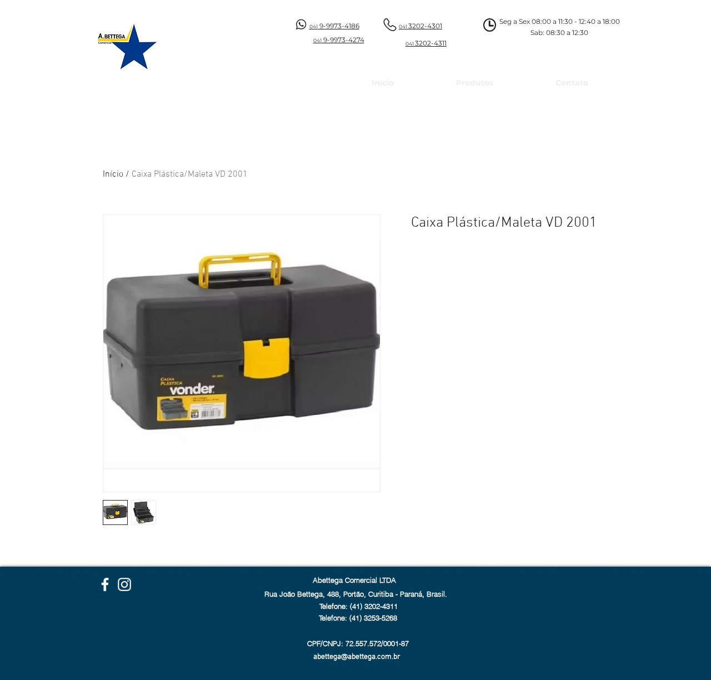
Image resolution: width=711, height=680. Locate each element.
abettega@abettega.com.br (356, 657)
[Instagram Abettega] (124, 584)
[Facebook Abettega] (105, 584)
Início (113, 174)
